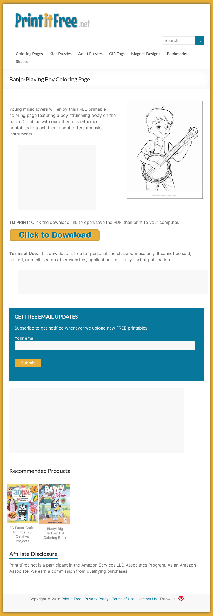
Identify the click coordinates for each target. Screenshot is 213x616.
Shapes (22, 61)
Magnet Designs (145, 53)
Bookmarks (177, 53)
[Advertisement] (57, 177)
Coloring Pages (29, 53)
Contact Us (147, 599)
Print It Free (71, 599)
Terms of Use (123, 599)
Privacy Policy (97, 599)
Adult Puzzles (90, 53)
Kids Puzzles (60, 53)
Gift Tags (117, 53)
